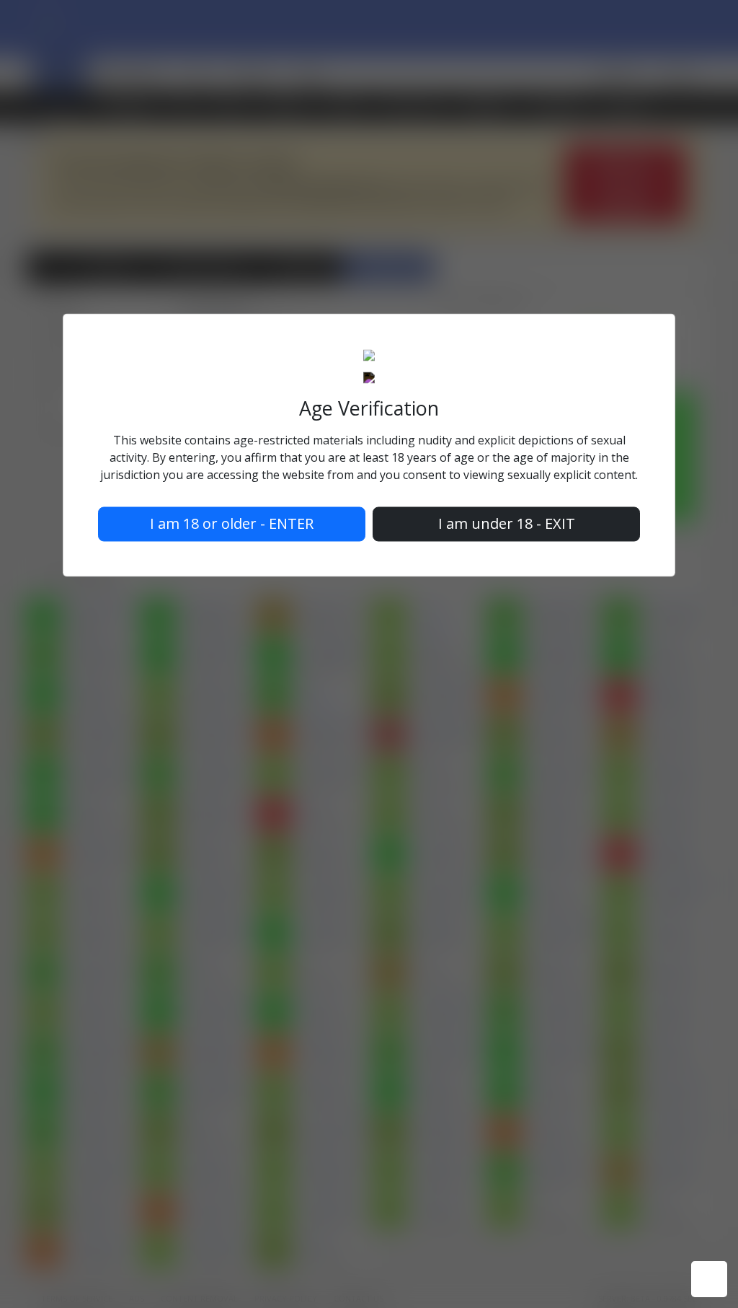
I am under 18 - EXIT (506, 523)
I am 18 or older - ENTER (232, 523)
